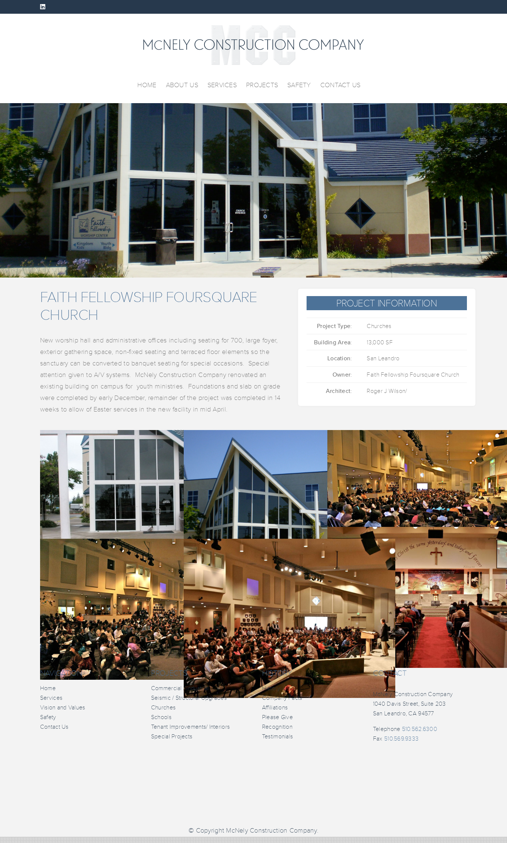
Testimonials (277, 736)
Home (48, 688)
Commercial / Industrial (180, 688)
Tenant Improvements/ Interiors (190, 727)
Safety (48, 717)
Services (51, 698)
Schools (161, 717)
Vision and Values (62, 707)
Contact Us (54, 727)
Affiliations (275, 707)
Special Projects (171, 736)
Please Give (277, 717)
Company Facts (282, 698)
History (271, 688)
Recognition (277, 727)
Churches (163, 707)
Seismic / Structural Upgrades (189, 698)
